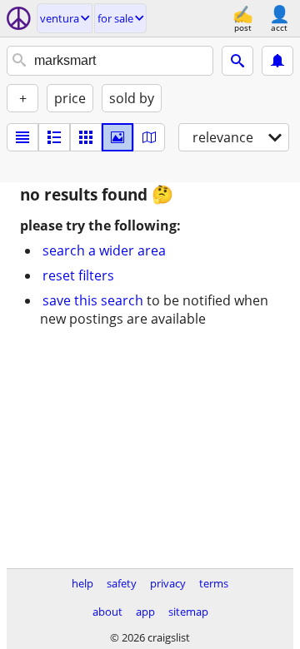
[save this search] (277, 61)
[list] (22, 137)
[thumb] (54, 137)
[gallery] (117, 137)
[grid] (86, 137)
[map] (149, 137)
